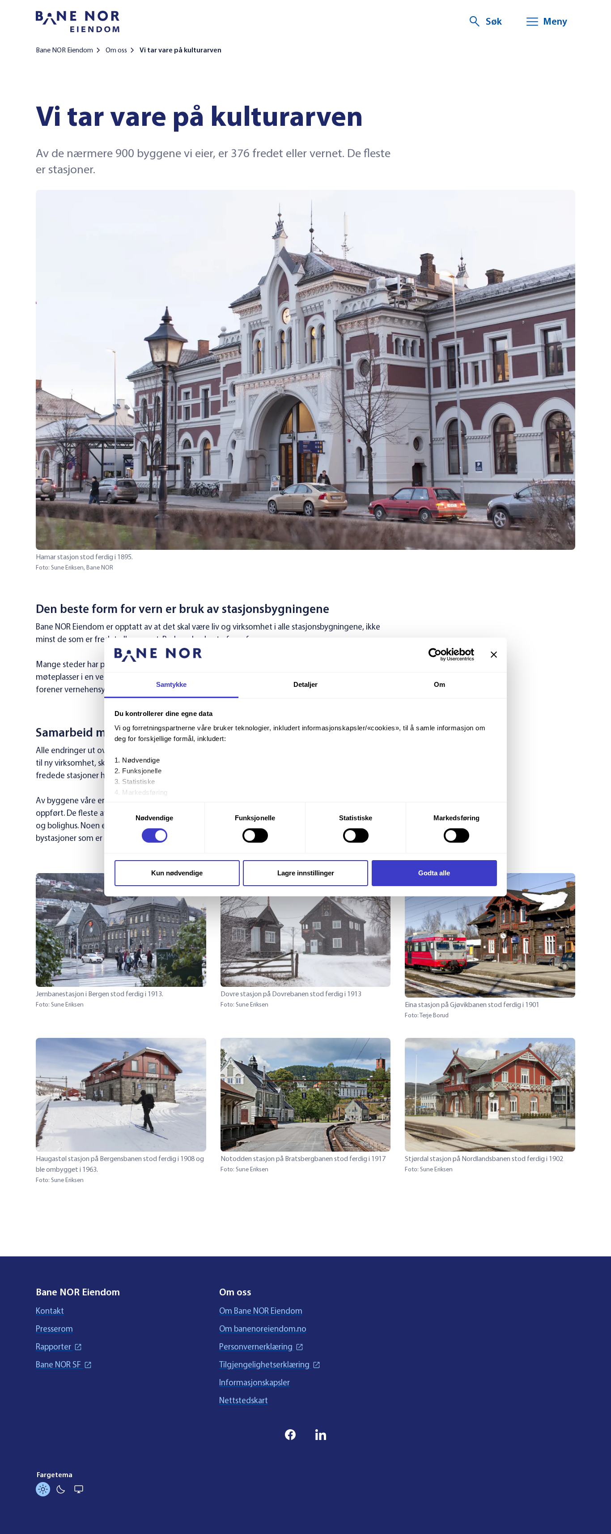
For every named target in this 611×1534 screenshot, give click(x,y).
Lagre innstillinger (305, 873)
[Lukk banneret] (494, 654)
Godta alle (434, 873)
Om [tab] (439, 684)
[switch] (255, 835)
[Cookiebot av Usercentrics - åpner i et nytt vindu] (435, 654)
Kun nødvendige (177, 873)
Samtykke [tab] (171, 684)
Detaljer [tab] (305, 684)
